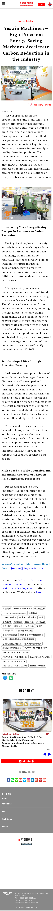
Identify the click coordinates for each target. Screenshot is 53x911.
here (39, 592)
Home (4, 798)
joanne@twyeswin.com (27, 568)
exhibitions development (17, 588)
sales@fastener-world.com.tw (26, 903)
